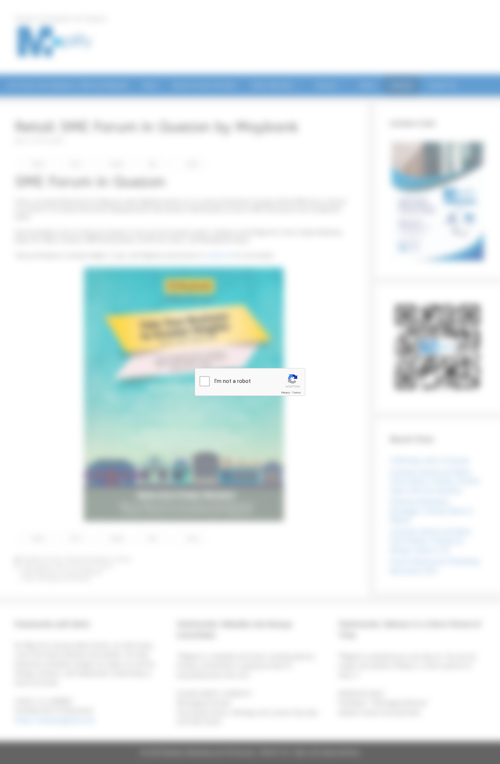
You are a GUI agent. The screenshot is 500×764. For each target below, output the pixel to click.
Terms (296, 392)
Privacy (285, 392)
